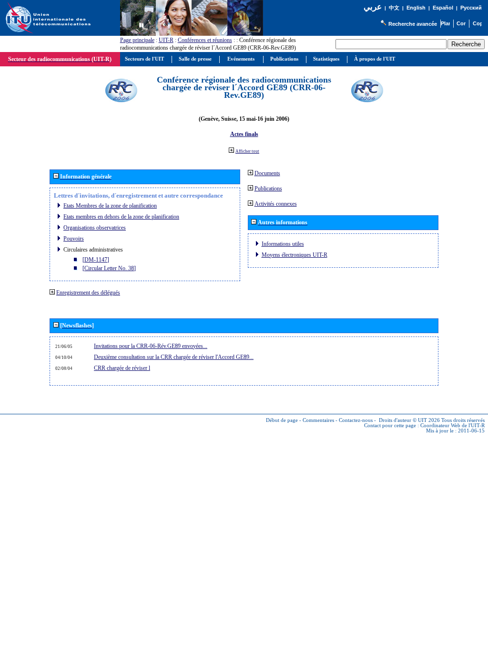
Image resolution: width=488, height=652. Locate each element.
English (416, 8)
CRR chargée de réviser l (122, 368)
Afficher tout (247, 151)
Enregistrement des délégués (88, 292)
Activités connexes (275, 203)
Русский (471, 8)
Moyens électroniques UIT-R (294, 255)
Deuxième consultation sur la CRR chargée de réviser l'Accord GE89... (174, 357)
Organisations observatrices (94, 227)
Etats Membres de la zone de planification (110, 205)
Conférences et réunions (205, 40)
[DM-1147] (95, 259)
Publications (268, 188)
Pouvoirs (73, 238)
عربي (373, 6)
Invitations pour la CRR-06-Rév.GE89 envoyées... (150, 346)
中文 (394, 8)
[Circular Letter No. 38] (109, 268)
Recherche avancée (412, 24)
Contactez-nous (356, 420)
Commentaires (318, 420)
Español (443, 8)
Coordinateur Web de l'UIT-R (452, 425)
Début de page (282, 420)
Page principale (137, 40)
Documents (267, 173)
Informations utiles (283, 244)
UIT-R (166, 40)
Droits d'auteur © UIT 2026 (409, 420)
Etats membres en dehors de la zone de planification (121, 216)
